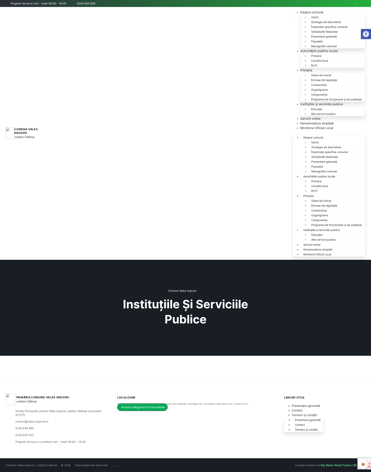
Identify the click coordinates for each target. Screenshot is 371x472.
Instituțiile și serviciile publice (321, 104)
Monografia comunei (324, 46)
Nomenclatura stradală (317, 123)
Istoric (315, 17)
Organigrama (319, 89)
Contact (297, 410)
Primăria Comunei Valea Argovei (42, 397)
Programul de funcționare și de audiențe (336, 99)
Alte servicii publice (323, 113)
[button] (366, 34)
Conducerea (319, 84)
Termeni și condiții (304, 415)
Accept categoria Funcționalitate (143, 407)
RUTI (314, 65)
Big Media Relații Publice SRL (339, 465)
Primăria (306, 70)
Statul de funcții (321, 75)
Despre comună (311, 12)
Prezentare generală (324, 36)
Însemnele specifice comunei (329, 26)
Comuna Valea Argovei (26, 131)
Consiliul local (319, 60)
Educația (316, 109)
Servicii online (310, 119)
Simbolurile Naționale (324, 31)
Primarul (316, 55)
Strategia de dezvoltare (326, 22)
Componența (319, 94)
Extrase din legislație (324, 80)
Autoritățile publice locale (319, 51)
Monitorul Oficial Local (316, 128)
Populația (317, 41)
